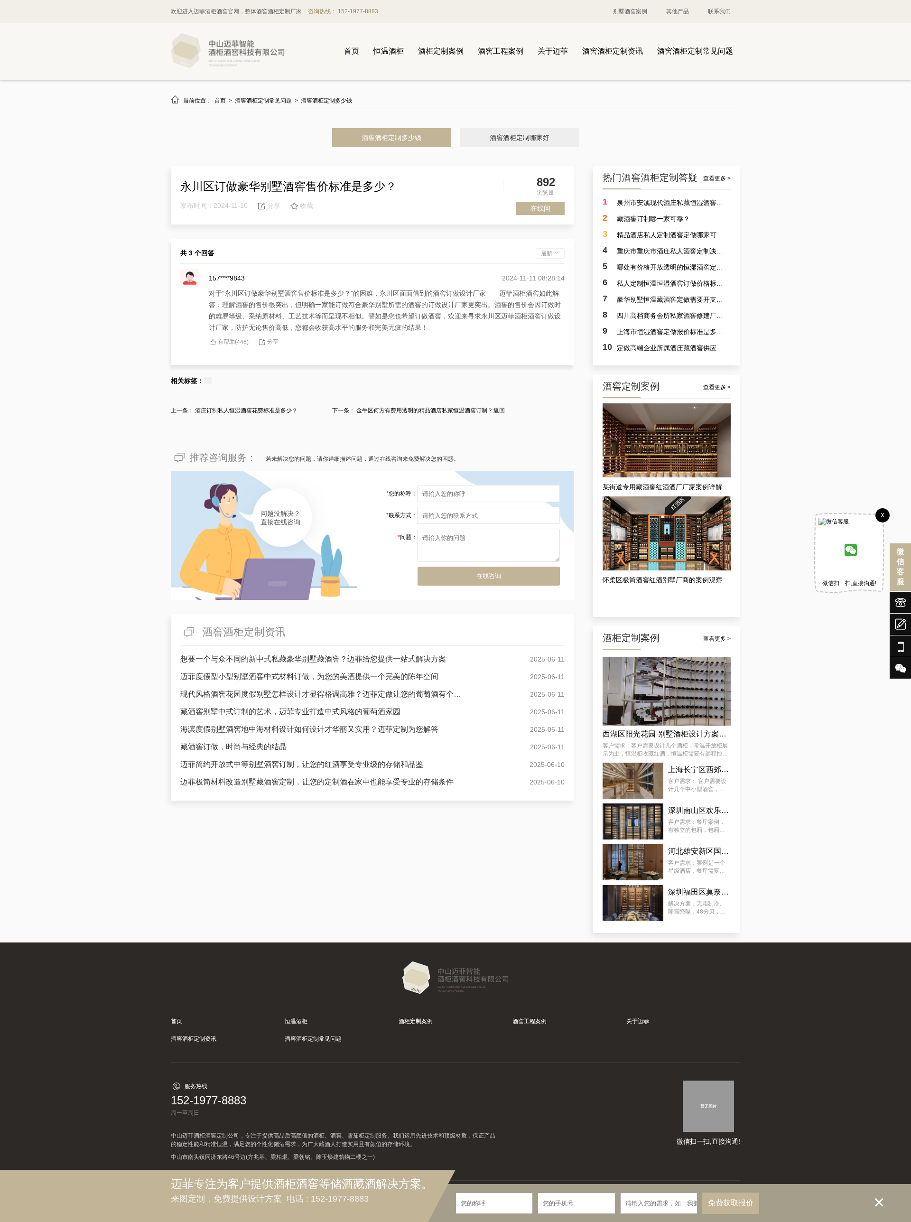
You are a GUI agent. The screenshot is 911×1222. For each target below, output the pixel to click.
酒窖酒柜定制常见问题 (695, 51)
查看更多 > (717, 178)
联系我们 (719, 11)
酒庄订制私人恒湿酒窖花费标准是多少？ (246, 410)
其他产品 (677, 11)
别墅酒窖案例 (630, 11)
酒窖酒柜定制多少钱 (326, 100)
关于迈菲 (553, 51)
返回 (499, 410)
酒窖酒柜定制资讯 (612, 51)
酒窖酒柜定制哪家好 (519, 137)
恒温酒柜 (388, 51)
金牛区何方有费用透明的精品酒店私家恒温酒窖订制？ (424, 410)
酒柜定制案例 (441, 51)
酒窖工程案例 (500, 51)
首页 (351, 51)
